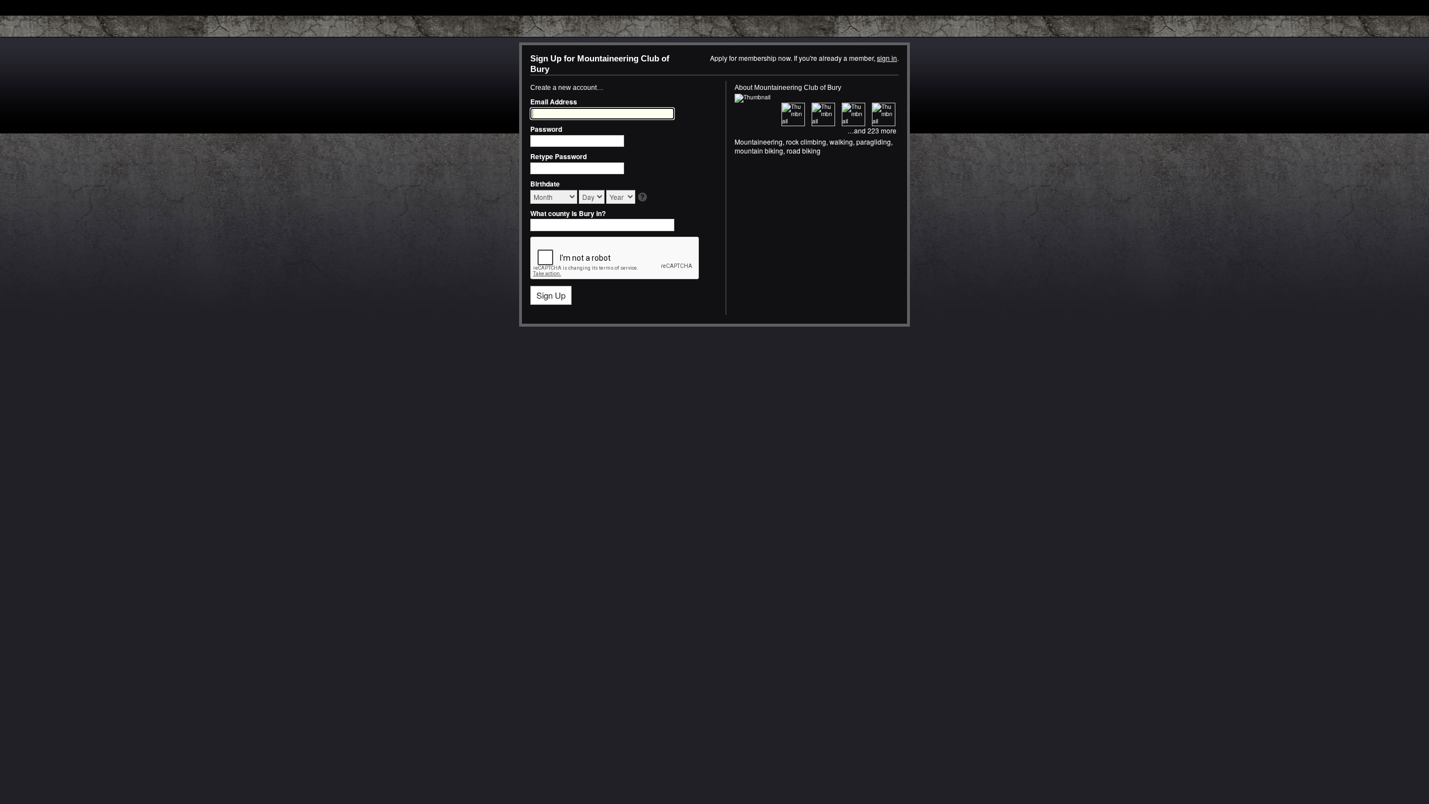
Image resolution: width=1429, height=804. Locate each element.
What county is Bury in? (568, 213)
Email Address (553, 102)
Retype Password (558, 156)
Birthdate (545, 184)
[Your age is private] (643, 198)
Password (546, 129)
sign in (887, 58)
